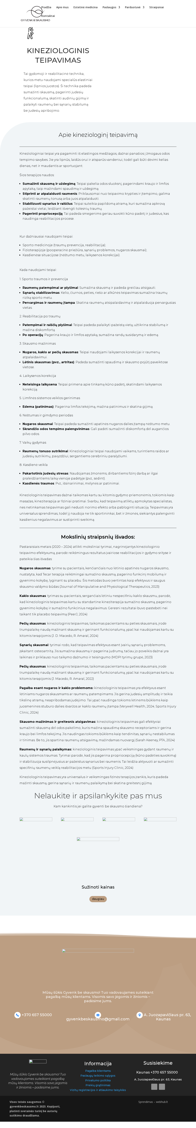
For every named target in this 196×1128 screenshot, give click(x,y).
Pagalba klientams (98, 1071)
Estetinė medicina (86, 7)
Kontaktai (48, 16)
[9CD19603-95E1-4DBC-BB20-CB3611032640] (77, 820)
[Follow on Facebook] (154, 1087)
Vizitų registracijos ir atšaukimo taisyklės (98, 1090)
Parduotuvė (132, 7)
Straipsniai (156, 7)
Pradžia (46, 7)
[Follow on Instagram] (162, 1087)
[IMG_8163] (118, 820)
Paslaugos (109, 7)
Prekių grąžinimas (98, 1085)
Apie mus (62, 7)
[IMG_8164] (160, 820)
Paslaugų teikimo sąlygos (97, 1075)
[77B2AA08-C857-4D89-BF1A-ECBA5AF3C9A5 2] (36, 820)
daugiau (98, 899)
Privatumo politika (98, 1080)
